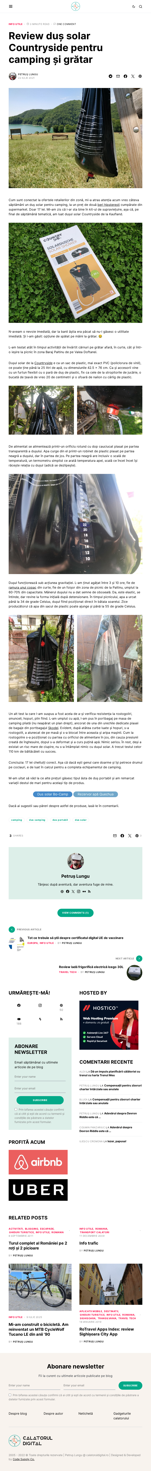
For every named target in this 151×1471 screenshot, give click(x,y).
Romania (58, 1232)
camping (16, 819)
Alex (82, 1071)
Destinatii (111, 1311)
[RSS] (61, 1021)
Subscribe (40, 1100)
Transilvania (107, 1318)
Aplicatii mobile (90, 1311)
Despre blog (18, 1413)
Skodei (53, 728)
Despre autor (53, 1413)
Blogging (31, 1228)
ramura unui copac (22, 587)
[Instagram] (40, 1007)
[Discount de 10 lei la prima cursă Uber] (38, 1190)
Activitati (16, 1228)
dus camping (37, 819)
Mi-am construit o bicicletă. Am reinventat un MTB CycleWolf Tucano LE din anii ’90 (38, 1329)
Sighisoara (88, 1318)
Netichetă (85, 1413)
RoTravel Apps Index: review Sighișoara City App (106, 1331)
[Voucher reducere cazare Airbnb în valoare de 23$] (38, 1162)
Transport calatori (94, 1232)
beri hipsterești (109, 205)
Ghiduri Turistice (21, 1232)
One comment (66, 24)
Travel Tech (68, 972)
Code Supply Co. (24, 1459)
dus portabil (60, 819)
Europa (33, 943)
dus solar (81, 819)
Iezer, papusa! (117, 1141)
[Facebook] (18, 1007)
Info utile (16, 24)
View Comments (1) (75, 912)
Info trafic (88, 1243)
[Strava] (40, 1021)
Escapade (47, 1228)
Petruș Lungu (28, 74)
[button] (11, 6)
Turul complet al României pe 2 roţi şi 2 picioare (38, 1245)
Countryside (43, 363)
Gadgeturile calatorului (122, 1415)
